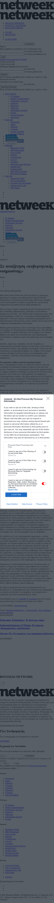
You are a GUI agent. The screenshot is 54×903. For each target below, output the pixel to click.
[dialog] (27, 451)
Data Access (27, 504)
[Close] (48, 399)
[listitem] (27, 446)
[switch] (44, 452)
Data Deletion (12, 504)
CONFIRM (16, 495)
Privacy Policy (42, 504)
